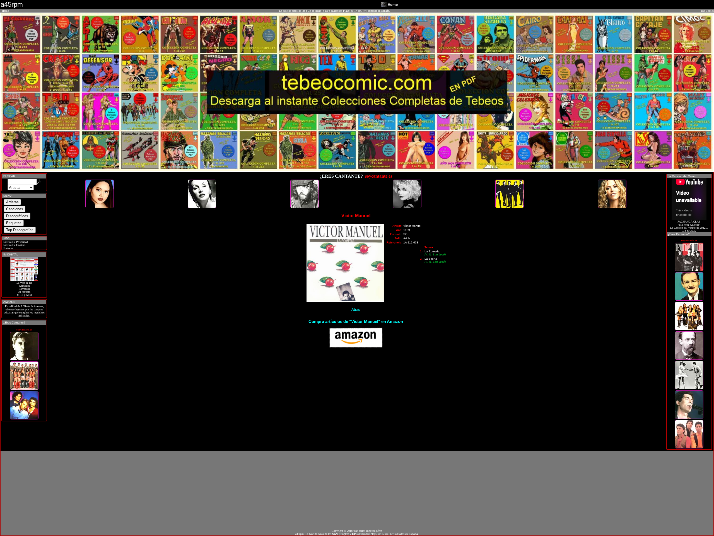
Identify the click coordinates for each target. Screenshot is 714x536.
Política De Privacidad (15, 241)
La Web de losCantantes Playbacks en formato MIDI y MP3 (24, 288)
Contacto (7, 248)
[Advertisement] (357, 490)
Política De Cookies (13, 245)
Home (5, 10)
